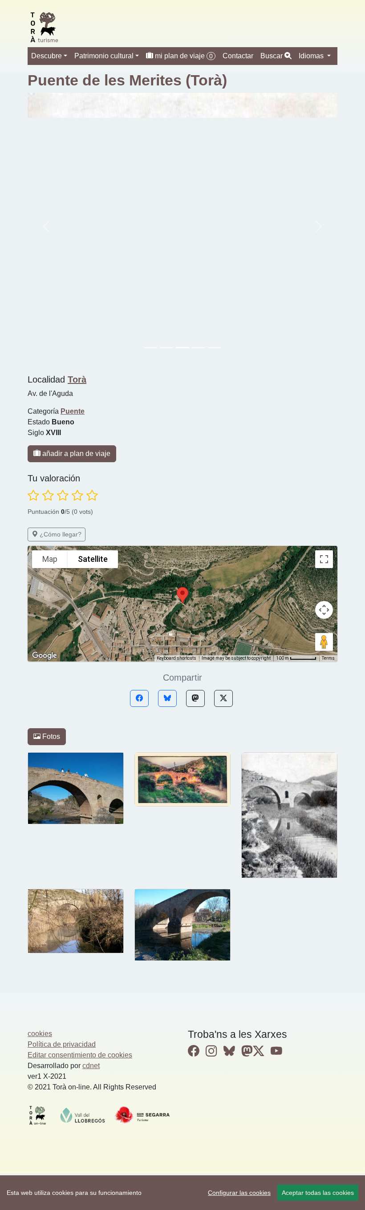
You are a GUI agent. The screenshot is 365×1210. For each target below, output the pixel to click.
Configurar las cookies (239, 1192)
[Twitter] (223, 698)
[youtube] (276, 1051)
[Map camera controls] (324, 610)
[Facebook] (139, 698)
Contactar (238, 56)
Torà (77, 379)
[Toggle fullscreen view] (324, 559)
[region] (182, 1192)
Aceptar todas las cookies (318, 1192)
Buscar (272, 56)
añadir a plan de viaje (75, 453)
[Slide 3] (198, 348)
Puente (73, 411)
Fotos (50, 736)
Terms (328, 658)
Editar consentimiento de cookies (80, 1055)
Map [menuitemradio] (49, 559)
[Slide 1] (166, 348)
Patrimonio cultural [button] (104, 56)
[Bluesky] (167, 698)
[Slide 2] (182, 348)
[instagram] (211, 1051)
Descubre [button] (46, 56)
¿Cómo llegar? (59, 534)
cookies (40, 1033)
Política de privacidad (62, 1044)
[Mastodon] (195, 698)
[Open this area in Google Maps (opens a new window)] (44, 655)
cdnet (91, 1065)
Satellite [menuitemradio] (93, 559)
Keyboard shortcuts (176, 658)
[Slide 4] (214, 348)
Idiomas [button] (312, 56)
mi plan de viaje (183, 56)
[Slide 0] (150, 348)
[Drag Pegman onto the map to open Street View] (324, 642)
